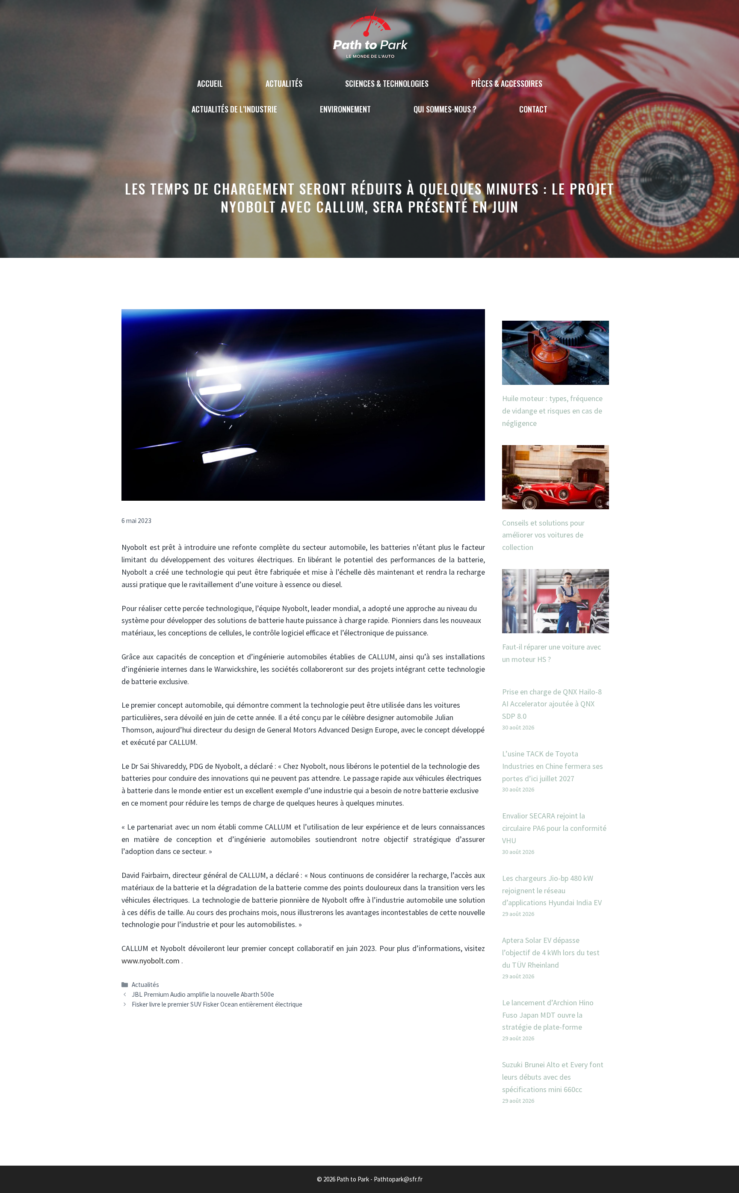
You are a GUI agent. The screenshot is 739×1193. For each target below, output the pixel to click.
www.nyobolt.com (150, 961)
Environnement (345, 109)
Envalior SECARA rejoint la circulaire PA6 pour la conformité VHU (554, 828)
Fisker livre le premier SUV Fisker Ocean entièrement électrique (217, 1004)
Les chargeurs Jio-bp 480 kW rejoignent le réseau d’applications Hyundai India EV (552, 890)
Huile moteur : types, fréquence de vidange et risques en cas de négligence (552, 410)
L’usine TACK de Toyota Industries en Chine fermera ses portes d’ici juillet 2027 (552, 766)
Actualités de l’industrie (234, 109)
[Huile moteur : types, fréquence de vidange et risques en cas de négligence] (555, 378)
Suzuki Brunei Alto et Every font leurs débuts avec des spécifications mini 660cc (552, 1077)
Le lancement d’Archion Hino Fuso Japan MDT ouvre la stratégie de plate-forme (548, 1015)
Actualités (284, 83)
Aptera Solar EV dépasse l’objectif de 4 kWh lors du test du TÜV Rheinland (551, 952)
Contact (533, 109)
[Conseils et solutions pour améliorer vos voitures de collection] (555, 503)
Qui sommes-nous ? (445, 109)
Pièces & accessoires (506, 83)
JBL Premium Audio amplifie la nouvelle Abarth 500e (203, 994)
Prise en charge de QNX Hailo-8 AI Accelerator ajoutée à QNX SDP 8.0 (552, 704)
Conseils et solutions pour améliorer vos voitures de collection (543, 535)
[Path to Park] (369, 34)
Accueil (210, 83)
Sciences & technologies (387, 83)
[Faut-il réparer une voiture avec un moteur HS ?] (555, 627)
